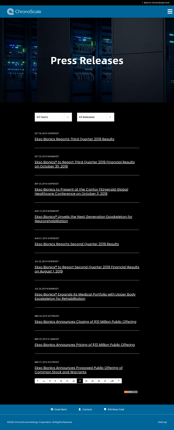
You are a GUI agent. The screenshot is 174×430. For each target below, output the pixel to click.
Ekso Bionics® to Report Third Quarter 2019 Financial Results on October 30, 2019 (85, 164)
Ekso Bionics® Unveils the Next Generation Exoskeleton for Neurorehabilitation (83, 218)
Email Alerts (60, 409)
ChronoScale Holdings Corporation (33, 422)
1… (44, 381)
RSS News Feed (116, 409)
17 (105, 381)
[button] (170, 11)
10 (61, 381)
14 (86, 381)
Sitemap (162, 422)
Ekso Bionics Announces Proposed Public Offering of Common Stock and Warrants (79, 369)
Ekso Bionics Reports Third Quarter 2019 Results (74, 139)
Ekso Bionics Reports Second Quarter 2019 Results (77, 244)
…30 (112, 381)
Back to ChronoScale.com (155, 3)
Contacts (87, 409)
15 (92, 381)
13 (80, 381)
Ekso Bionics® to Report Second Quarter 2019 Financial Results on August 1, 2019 (87, 269)
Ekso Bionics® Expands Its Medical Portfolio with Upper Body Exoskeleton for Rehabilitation (85, 296)
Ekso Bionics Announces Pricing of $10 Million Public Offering (85, 344)
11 (67, 381)
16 (99, 381)
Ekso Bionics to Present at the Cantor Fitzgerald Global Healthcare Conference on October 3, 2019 (81, 191)
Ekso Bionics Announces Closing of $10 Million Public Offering (85, 321)
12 (74, 381)
